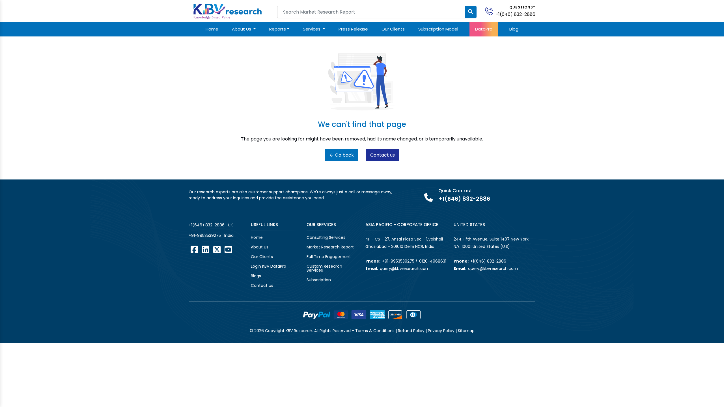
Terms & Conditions (375, 331)
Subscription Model (438, 29)
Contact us (382, 155)
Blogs (256, 276)
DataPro (483, 29)
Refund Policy (411, 331)
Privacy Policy (441, 331)
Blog (513, 29)
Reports (277, 29)
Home (212, 29)
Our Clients (393, 29)
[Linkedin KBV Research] (205, 249)
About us (259, 247)
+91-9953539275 (205, 235)
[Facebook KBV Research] (194, 249)
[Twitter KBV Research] (217, 249)
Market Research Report (330, 247)
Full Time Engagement (329, 257)
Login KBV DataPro (268, 266)
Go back (344, 155)
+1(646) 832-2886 (515, 14)
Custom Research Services (324, 268)
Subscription (319, 280)
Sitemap (466, 331)
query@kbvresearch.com (405, 268)
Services (312, 29)
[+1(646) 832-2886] (491, 11)
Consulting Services (326, 237)
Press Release (353, 29)
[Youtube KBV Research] (228, 249)
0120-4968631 (432, 261)
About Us (242, 29)
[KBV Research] (227, 11)
